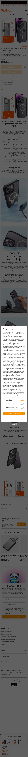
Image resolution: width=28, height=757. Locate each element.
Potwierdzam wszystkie (14, 413)
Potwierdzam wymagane (14, 418)
